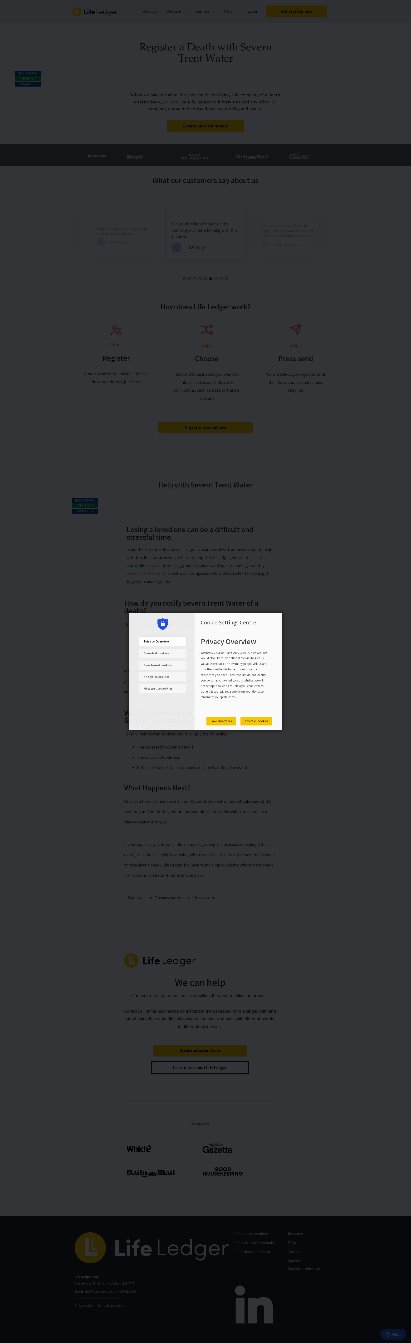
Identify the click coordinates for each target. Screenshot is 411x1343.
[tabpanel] (234, 674)
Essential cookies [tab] (156, 653)
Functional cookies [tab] (158, 665)
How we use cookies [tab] (158, 688)
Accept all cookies (256, 721)
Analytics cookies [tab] (156, 677)
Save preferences (221, 721)
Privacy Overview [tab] (156, 641)
